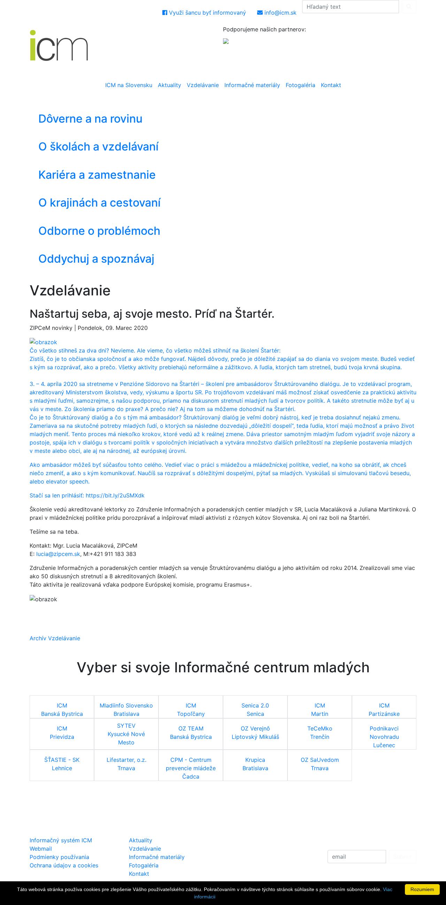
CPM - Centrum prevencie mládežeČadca (191, 768)
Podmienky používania (59, 856)
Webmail (41, 848)
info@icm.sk (280, 12)
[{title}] (43, 341)
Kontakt (331, 85)
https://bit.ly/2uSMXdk (115, 495)
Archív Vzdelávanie (55, 638)
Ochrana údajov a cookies (64, 865)
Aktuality (169, 85)
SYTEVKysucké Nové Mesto (126, 734)
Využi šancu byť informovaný (206, 12)
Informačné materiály (252, 85)
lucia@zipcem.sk (58, 553)
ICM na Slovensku (128, 85)
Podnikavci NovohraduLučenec (384, 737)
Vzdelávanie (203, 85)
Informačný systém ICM (61, 840)
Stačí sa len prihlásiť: (58, 495)
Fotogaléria (300, 85)
